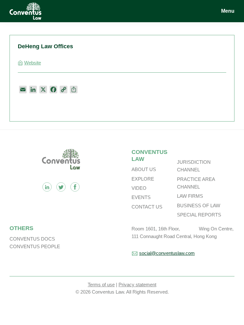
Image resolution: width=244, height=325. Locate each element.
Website (32, 62)
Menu (227, 11)
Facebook (75, 187)
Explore (143, 179)
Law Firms (190, 196)
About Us (144, 169)
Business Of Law (198, 205)
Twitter (61, 187)
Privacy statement (137, 284)
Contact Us (147, 206)
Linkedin (47, 187)
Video (139, 188)
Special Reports (199, 214)
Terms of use (101, 284)
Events (141, 197)
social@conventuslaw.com (167, 253)
